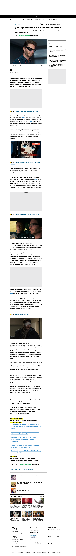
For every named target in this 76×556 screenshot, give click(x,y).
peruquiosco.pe (55, 552)
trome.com (40, 552)
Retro (58, 536)
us (48, 533)
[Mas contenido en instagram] (40, 543)
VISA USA (50, 19)
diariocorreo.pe (47, 552)
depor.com (35, 552)
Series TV (16, 469)
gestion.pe (29, 552)
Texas (32, 19)
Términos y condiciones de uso (36, 527)
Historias (50, 543)
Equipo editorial (15, 531)
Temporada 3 (30, 469)
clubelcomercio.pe (22, 552)
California (28, 19)
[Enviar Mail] (10, 72)
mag (60, 552)
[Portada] (14, 530)
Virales (49, 539)
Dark (12, 469)
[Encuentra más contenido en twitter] (14, 35)
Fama (49, 536)
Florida (24, 19)
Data (58, 533)
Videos (58, 529)
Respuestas (51, 529)
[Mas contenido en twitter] (38, 543)
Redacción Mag (15, 72)
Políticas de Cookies (34, 532)
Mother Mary (45, 19)
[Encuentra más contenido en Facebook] (11, 35)
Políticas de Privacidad (34, 530)
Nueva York (36, 19)
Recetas (58, 539)
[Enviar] (10, 19)
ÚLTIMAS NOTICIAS (53, 42)
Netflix (20, 469)
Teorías (25, 469)
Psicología (40, 19)
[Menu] (11, 16)
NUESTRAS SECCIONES (52, 527)
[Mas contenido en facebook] (35, 543)
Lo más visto (14, 474)
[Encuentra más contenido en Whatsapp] (16, 35)
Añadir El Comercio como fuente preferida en (51, 24)
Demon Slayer (55, 19)
